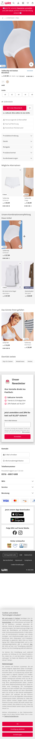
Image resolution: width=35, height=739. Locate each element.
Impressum (18, 560)
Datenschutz (28, 555)
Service (4, 487)
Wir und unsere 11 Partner (11, 618)
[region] (17, 674)
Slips (17, 18)
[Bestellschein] (23, 3)
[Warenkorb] (32, 3)
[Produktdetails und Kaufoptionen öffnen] (20, 246)
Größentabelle (8, 101)
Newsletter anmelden (24, 8)
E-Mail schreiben (10, 455)
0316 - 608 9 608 (9, 474)
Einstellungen (17, 734)
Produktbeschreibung (10, 136)
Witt (3, 481)
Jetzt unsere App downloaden (17, 510)
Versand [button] (21, 76)
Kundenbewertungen (10, 158)
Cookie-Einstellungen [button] (17, 564)
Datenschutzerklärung (11, 716)
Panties (30, 361)
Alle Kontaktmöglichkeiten (14, 461)
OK (17, 724)
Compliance (28, 560)
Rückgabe (6, 147)
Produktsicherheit (9, 153)
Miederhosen (20, 361)
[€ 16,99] (12, 326)
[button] (2, 3)
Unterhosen (10, 18)
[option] (2, 81)
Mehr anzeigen (26, 432)
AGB (21, 555)
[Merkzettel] (27, 3)
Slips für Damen (8, 361)
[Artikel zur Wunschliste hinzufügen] (29, 108)
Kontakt (4, 448)
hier (31, 644)
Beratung (5, 493)
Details (5, 141)
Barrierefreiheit (8, 560)
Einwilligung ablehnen (18, 729)
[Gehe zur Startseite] (8, 3)
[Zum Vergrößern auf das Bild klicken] (31, 64)
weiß (3, 85)
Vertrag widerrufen (10, 555)
